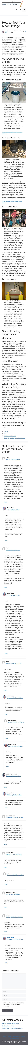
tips (5, 434)
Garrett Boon (10, 937)
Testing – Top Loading (8, 1025)
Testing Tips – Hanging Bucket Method (14, 438)
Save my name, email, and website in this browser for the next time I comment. (14, 1004)
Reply (5, 502)
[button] (20, 10)
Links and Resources (14, 1038)
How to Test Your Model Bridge (10, 1023)
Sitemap (23, 1036)
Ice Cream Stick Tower (10, 436)
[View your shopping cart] (16, 10)
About (4, 1036)
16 (25, 31)
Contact (9, 1036)
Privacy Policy (16, 1036)
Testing (6, 431)
